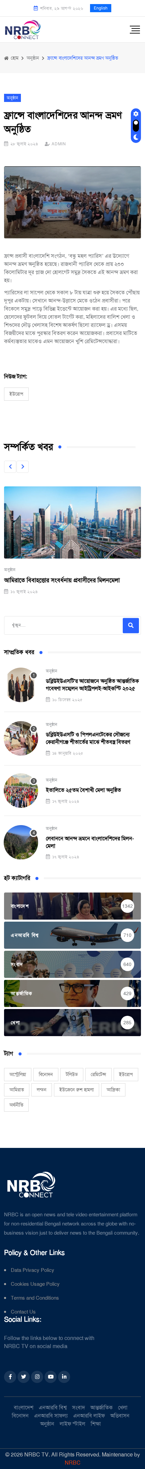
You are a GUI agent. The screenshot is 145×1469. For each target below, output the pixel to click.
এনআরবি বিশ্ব (53, 1407)
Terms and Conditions (35, 1298)
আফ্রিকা (113, 1090)
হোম (14, 58)
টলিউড (72, 1074)
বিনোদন (46, 1074)
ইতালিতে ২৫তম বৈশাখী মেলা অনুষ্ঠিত (83, 790)
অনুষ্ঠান (10, 569)
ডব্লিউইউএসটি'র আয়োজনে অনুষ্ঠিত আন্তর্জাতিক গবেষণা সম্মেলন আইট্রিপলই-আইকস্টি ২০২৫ (92, 684)
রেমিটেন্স (98, 1074)
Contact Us (23, 1312)
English (101, 8)
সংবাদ (78, 1407)
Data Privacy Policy (32, 1270)
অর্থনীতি (16, 1105)
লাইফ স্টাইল (72, 1423)
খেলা (122, 1407)
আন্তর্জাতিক (101, 1407)
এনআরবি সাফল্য (51, 1415)
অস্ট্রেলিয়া (17, 1074)
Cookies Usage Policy (35, 1284)
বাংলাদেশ (23, 1407)
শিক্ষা (96, 1423)
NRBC (73, 1462)
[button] (10, 467)
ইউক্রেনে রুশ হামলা (76, 1090)
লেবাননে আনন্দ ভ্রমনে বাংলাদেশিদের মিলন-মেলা (90, 842)
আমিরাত (16, 1090)
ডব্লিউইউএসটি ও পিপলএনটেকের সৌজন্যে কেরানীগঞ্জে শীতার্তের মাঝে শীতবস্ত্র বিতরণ (88, 738)
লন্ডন (42, 1090)
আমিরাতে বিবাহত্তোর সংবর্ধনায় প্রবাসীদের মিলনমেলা (62, 580)
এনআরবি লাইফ (89, 1415)
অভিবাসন (119, 1415)
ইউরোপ (16, 394)
